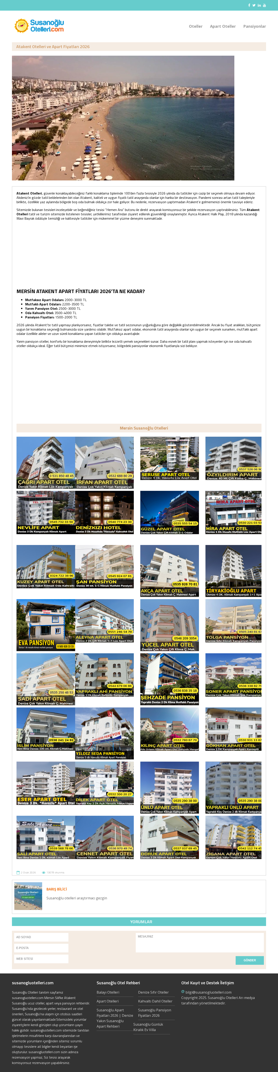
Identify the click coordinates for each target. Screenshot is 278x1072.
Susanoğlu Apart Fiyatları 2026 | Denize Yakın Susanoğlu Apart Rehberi (115, 1018)
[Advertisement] (139, 254)
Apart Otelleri (108, 1001)
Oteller (196, 26)
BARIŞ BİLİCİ (56, 889)
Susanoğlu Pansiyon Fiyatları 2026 (154, 1013)
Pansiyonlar (254, 26)
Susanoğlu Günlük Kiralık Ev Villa (148, 1027)
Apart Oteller (223, 26)
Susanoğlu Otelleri (223, 997)
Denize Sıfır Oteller (153, 992)
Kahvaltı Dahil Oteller (155, 1001)
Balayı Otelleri (108, 992)
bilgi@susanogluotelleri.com (208, 992)
